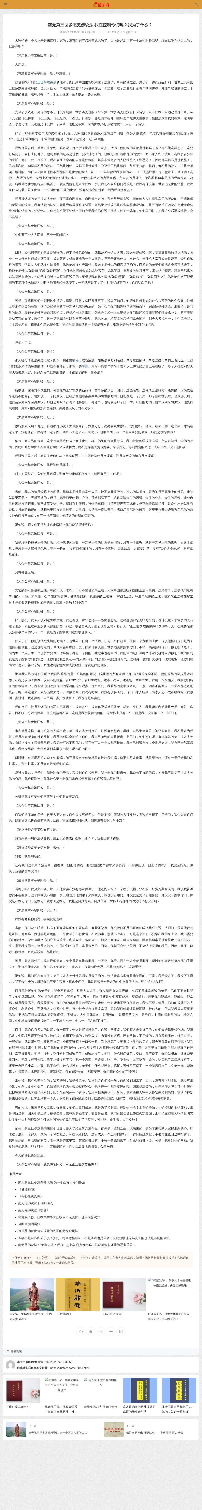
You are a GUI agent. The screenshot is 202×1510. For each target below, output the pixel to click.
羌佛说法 (101, 32)
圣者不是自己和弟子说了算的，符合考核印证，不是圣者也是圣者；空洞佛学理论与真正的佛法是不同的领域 (94, 1238)
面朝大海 (31, 1362)
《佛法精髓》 (27, 1189)
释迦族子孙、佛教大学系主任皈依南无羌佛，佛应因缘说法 (59, 1217)
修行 (78, 360)
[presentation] (173, 1384)
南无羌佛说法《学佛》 (34, 1210)
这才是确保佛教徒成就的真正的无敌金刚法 (48, 1231)
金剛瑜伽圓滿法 (29, 1224)
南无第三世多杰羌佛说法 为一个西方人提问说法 (51, 1182)
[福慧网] (101, 4)
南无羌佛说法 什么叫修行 (36, 1203)
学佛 (85, 366)
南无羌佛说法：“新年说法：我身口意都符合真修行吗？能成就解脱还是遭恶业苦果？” (77, 1245)
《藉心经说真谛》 (30, 1196)
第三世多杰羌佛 (45, 82)
